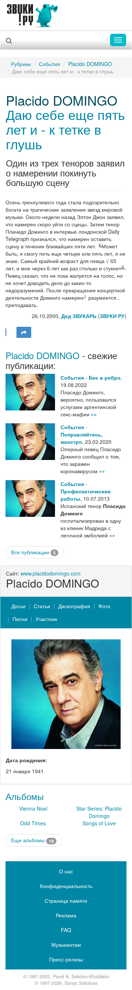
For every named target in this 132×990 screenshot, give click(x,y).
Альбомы (25, 796)
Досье (18, 606)
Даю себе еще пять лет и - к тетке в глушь (65, 129)
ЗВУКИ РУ (112, 315)
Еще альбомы (32, 840)
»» (94, 414)
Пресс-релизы (66, 959)
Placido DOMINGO (90, 63)
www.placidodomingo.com (51, 573)
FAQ (66, 930)
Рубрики (21, 63)
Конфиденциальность (66, 885)
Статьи (42, 606)
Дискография (74, 606)
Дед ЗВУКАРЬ (78, 315)
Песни (19, 618)
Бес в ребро (105, 377)
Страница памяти (66, 900)
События (49, 63)
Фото (104, 606)
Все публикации (33, 552)
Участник (46, 618)
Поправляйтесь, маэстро (81, 438)
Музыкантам (66, 944)
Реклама (66, 915)
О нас (66, 871)
